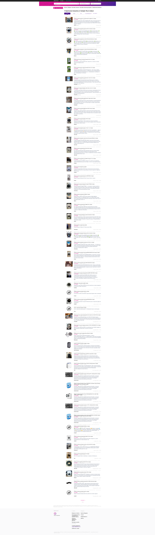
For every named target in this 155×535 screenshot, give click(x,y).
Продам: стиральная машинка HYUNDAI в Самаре (82, 194)
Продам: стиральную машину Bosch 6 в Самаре (81, 453)
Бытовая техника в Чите (82, 382)
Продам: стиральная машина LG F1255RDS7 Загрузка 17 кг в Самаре (85, 158)
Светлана (75, 134)
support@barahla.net (76, 526)
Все (67, 13)
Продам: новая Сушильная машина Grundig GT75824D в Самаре (84, 184)
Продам (74, 13)
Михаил (75, 477)
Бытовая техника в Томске (83, 271)
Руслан (75, 295)
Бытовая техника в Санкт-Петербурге (87, 424)
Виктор (75, 35)
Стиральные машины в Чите (97, 382)
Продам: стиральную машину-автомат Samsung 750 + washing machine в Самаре (87, 373)
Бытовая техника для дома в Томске (91, 271)
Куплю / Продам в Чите (76, 382)
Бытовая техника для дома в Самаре (91, 281)
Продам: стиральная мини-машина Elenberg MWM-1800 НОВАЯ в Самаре (85, 272)
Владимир (75, 104)
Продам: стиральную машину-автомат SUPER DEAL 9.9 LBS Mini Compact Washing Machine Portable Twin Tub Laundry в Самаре (87, 384)
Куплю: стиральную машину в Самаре (80, 307)
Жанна (75, 74)
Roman (75, 180)
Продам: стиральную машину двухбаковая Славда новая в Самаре (85, 98)
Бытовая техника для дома (85, 7)
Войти (96, 0)
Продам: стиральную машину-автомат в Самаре (82, 426)
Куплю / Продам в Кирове (77, 413)
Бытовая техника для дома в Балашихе (92, 460)
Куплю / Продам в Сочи (76, 362)
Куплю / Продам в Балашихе (77, 460)
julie (74, 370)
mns (74, 458)
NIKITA (75, 200)
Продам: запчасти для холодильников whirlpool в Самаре (83, 333)
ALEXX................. (76, 25)
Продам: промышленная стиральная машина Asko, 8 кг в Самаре (84, 67)
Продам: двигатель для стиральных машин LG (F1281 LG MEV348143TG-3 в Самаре (87, 325)
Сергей (75, 269)
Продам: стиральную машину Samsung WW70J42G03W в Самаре (84, 299)
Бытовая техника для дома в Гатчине (91, 403)
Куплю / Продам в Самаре (77, 281)
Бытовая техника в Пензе (83, 323)
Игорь (75, 211)
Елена (75, 259)
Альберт (75, 287)
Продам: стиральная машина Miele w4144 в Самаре (82, 118)
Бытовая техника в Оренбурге (84, 470)
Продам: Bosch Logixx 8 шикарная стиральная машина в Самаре (84, 214)
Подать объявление (68, 0)
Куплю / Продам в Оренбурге (77, 470)
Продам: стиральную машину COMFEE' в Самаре (82, 343)
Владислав (75, 450)
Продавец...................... (77, 84)
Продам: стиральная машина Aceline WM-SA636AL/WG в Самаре (84, 262)
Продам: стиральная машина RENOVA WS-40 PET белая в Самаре (84, 108)
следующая (82, 500)
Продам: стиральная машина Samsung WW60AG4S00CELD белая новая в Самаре (87, 252)
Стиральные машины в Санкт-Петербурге (81, 306)
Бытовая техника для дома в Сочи (90, 362)
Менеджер (76, 339)
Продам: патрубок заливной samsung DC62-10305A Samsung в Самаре (85, 481)
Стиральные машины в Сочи (97, 362)
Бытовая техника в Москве (83, 27)
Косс (74, 279)
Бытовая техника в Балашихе (84, 460)
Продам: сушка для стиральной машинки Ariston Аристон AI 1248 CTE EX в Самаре (87, 314)
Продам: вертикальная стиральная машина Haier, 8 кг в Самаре (84, 59)
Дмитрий (75, 468)
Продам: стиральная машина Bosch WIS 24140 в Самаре (83, 148)
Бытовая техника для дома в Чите (89, 382)
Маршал (75, 124)
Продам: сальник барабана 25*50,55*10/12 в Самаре (82, 461)
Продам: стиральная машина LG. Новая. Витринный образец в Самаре (85, 49)
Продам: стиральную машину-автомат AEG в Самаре (82, 472)
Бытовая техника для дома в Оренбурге (93, 470)
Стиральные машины (96, 7)
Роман (75, 238)
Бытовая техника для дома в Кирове (91, 413)
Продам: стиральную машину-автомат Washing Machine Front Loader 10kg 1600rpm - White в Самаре (86, 394)
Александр (76, 190)
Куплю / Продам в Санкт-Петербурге (78, 424)
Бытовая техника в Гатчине (84, 403)
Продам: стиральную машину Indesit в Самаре (81, 291)
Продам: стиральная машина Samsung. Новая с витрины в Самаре (84, 28)
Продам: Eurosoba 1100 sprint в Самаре (80, 166)
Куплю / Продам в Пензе (76, 323)
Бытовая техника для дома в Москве (91, 27)
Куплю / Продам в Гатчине (77, 403)
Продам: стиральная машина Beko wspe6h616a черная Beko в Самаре (85, 353)
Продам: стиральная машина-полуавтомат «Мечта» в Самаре (84, 242)
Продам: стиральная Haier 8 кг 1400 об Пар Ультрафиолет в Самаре (85, 18)
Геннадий (75, 321)
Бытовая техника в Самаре (83, 281)
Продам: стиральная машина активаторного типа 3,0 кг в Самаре (84, 77)
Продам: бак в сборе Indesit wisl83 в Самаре (81, 283)
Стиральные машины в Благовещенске (79, 342)
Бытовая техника (75, 7)
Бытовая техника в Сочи (82, 362)
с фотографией (95, 13)
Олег (75, 311)
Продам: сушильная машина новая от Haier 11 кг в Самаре (83, 127)
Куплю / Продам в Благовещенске (77, 352)
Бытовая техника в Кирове (83, 413)
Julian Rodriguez (76, 350)
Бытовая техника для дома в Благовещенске (95, 352)
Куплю (81, 13)
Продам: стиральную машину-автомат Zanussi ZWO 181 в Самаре (84, 444)
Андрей (75, 163)
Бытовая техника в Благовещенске (86, 352)
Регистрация (99, 0)
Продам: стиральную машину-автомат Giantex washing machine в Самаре (86, 363)
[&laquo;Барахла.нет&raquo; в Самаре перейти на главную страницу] (56, 0)
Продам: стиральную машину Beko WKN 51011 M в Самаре (83, 436)
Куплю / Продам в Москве (77, 27)
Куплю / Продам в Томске (77, 271)
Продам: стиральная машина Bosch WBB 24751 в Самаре (83, 204)
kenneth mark (76, 380)
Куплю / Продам (67, 7)
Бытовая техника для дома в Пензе (90, 323)
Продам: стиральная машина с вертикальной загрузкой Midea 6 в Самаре (86, 138)
